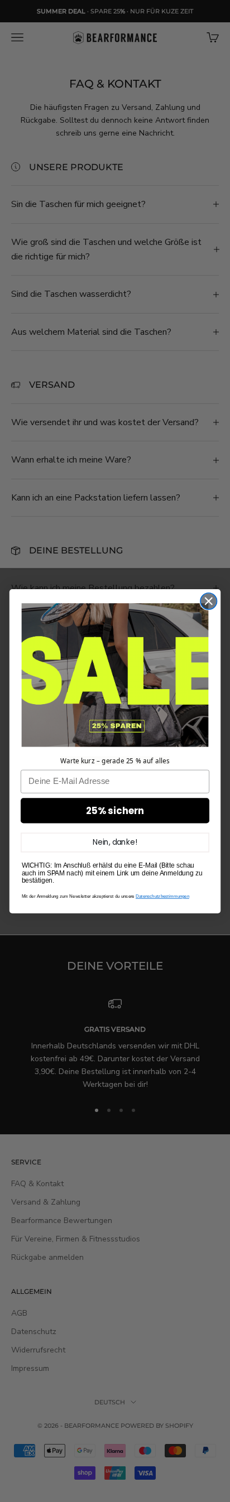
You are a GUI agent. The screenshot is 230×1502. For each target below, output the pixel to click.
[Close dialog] (208, 601)
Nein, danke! (115, 841)
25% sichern (115, 810)
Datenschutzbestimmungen (162, 896)
